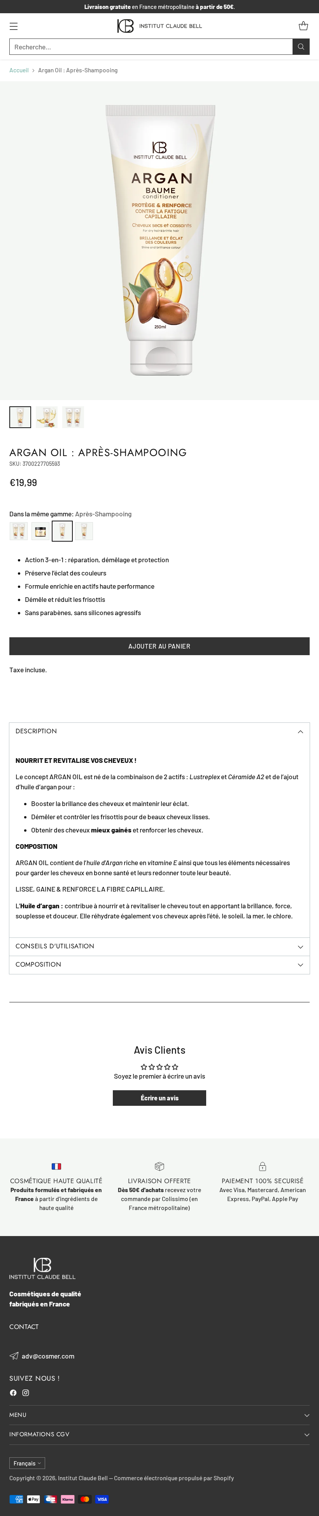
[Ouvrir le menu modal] (13, 26)
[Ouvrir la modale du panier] (303, 26)
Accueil (19, 69)
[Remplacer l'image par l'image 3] (73, 417)
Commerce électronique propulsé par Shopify (174, 1477)
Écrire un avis (160, 1098)
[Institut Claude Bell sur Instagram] (25, 1394)
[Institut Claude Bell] (159, 26)
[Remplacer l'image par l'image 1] (20, 417)
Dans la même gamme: (70, 514)
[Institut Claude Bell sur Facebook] (13, 1394)
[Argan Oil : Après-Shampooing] (159, 240)
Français (24, 1463)
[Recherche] (301, 46)
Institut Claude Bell (83, 1477)
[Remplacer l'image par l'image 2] (47, 417)
